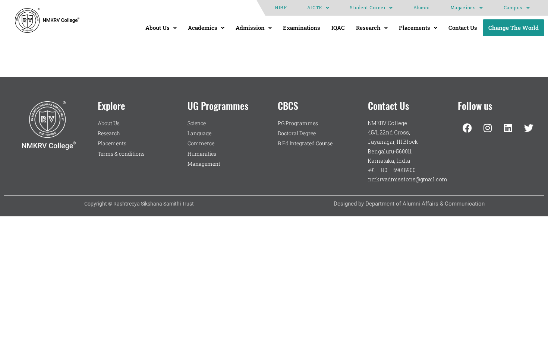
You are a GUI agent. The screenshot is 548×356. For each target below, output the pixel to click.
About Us (157, 27)
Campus (513, 7)
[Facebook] (467, 127)
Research (368, 27)
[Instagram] (487, 127)
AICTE (314, 7)
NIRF (281, 7)
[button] (318, 8)
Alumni (421, 7)
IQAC (338, 27)
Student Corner (367, 7)
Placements (414, 27)
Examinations (301, 27)
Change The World (513, 27)
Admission (250, 27)
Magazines (463, 7)
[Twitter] (528, 127)
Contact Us (462, 27)
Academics (202, 27)
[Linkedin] (508, 127)
